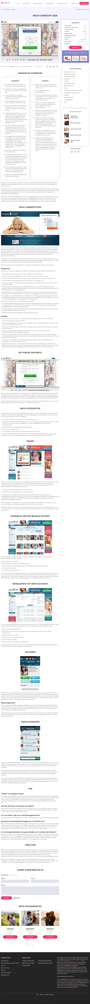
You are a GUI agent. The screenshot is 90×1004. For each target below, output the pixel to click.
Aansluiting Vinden (62, 3)
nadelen (66, 81)
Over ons (3, 965)
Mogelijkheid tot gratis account (72, 92)
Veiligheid (66, 95)
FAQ (65, 102)
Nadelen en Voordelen (69, 74)
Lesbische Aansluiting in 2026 (45, 963)
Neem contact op (49, 994)
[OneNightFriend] (75, 58)
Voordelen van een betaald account (73, 90)
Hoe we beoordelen (6, 972)
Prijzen (66, 88)
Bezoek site (75, 47)
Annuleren (16, 898)
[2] (12, 875)
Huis (18, 3)
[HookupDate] (66, 117)
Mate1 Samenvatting (69, 76)
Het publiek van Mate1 (69, 83)
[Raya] (66, 135)
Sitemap (42, 994)
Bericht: (3, 885)
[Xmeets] (66, 141)
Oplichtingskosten (68, 97)
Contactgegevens (68, 99)
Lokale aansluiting (37, 3)
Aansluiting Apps (49, 3)
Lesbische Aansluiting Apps (44, 960)
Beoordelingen (26, 3)
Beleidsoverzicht (5, 975)
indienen (6, 898)
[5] (16, 875)
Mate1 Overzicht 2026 (69, 72)
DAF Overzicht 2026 (75, 123)
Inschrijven (84, 3)
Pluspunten (67, 79)
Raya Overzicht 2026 (75, 135)
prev (27, 945)
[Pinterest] (57, 66)
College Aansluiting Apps (28, 960)
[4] (15, 875)
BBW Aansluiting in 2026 (28, 963)
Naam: (3, 878)
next (32, 945)
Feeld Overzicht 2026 (75, 129)
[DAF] (66, 123)
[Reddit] (71, 151)
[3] (13, 875)
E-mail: (33, 878)
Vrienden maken (26, 965)
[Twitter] (54, 66)
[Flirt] (83, 58)
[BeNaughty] (67, 58)
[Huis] (7, 3)
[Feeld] (66, 129)
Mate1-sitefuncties (68, 86)
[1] (10, 875)
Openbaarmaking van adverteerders (10, 963)
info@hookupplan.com (75, 960)
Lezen (10, 933)
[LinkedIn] (50, 66)
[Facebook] (47, 66)
